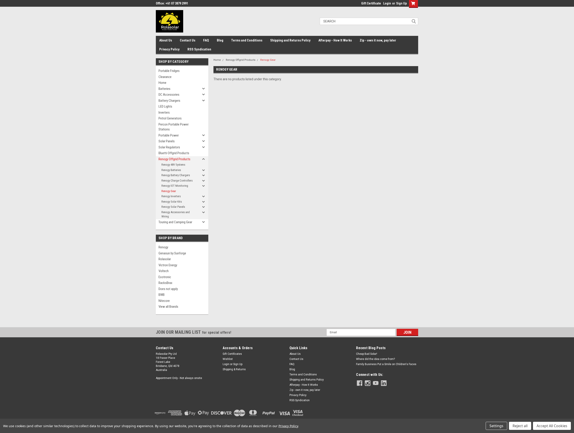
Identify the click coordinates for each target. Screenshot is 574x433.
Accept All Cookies (552, 425)
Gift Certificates (232, 353)
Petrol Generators (170, 118)
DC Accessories (169, 95)
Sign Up (401, 3)
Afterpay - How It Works (335, 40)
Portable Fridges (169, 71)
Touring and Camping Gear (175, 222)
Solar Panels (167, 141)
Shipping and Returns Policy (290, 40)
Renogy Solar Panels (173, 206)
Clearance (165, 77)
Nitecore (164, 301)
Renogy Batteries (171, 170)
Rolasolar (165, 259)
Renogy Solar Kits (171, 201)
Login (387, 3)
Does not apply (168, 289)
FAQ (206, 40)
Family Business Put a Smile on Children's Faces (386, 364)
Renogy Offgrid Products (174, 159)
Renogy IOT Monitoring (174, 185)
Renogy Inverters (171, 196)
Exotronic (165, 277)
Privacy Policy (169, 49)
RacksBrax (165, 283)
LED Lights (165, 106)
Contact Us (187, 40)
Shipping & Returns (234, 369)
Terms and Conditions (246, 40)
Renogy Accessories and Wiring (175, 214)
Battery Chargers (169, 101)
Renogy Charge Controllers (177, 180)
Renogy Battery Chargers (175, 175)
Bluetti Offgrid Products (174, 153)
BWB (162, 295)
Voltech (164, 271)
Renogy (163, 247)
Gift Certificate (371, 3)
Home (162, 83)
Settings (496, 425)
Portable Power (169, 135)
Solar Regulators (169, 147)
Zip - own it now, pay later (378, 40)
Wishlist (228, 359)
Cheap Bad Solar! (366, 353)
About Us (165, 40)
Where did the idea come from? (375, 359)
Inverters (164, 112)
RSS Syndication (199, 49)
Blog (220, 40)
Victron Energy (168, 265)
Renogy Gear (168, 191)
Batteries (164, 89)
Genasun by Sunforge (172, 253)
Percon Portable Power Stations (174, 127)
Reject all (520, 425)
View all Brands (168, 307)
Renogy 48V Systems (173, 164)
